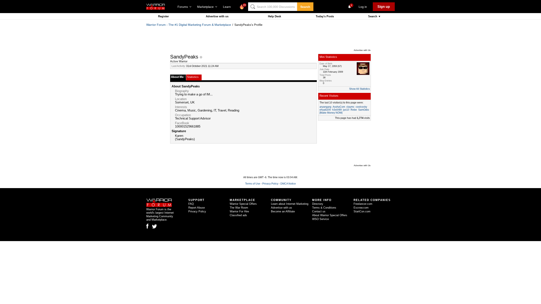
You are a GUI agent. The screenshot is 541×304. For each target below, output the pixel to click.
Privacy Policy (270, 183)
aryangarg (325, 106)
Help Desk (274, 16)
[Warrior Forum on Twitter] (154, 226)
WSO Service (320, 219)
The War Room (239, 207)
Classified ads (238, 215)
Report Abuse (196, 207)
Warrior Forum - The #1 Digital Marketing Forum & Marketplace (188, 24)
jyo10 (346, 109)
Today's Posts (325, 16)
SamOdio (363, 109)
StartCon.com (362, 211)
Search (305, 6)
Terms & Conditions (324, 207)
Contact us (318, 211)
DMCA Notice (288, 183)
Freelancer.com (363, 203)
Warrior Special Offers (243, 203)
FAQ (191, 203)
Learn (228, 6)
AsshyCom (339, 106)
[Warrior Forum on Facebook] (147, 226)
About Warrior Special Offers (329, 215)
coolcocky (361, 106)
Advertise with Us (362, 50)
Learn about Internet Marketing (289, 203)
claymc (350, 106)
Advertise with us (217, 16)
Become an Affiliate (283, 211)
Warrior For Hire (239, 211)
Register (163, 16)
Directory (317, 203)
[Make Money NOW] (331, 112)
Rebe (354, 109)
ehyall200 (325, 109)
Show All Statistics (359, 88)
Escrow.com (361, 207)
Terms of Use (252, 183)
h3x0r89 (337, 109)
